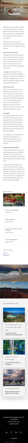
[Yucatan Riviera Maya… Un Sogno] (14, 353)
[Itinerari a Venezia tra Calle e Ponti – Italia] (14, 382)
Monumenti (16, 388)
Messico (16, 357)
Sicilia (15, 327)
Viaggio (7, 330)
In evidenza (16, 324)
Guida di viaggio (9, 7)
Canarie (5, 91)
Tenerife (14, 10)
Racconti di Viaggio (9, 359)
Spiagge (19, 327)
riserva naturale (9, 327)
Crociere (5, 253)
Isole (17, 7)
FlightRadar (6, 255)
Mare (22, 7)
